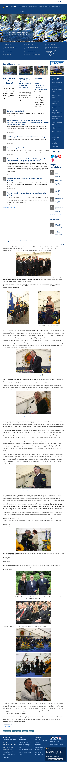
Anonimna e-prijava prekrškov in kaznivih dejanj (56, 95)
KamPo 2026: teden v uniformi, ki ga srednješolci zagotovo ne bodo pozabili (10, 81)
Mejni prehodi (29, 44)
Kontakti (22, 11)
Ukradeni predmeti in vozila (54, 47)
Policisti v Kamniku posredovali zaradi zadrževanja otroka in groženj (26, 194)
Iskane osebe (8, 54)
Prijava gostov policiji (56, 86)
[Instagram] (52, 160)
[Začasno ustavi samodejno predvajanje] (2, 16)
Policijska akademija (17, 731)
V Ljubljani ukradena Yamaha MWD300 (57, 192)
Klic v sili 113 (8, 44)
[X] (52, 156)
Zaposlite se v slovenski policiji (33, 54)
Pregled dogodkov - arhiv (56, 214)
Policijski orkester (9, 728)
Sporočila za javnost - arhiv (9, 207)
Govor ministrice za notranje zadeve (32, 416)
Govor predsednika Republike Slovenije (32, 375)
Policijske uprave (22, 740)
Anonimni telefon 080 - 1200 (40, 740)
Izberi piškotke (60, 759)
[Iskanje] (55, 2)
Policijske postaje (22, 739)
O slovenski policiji (7, 752)
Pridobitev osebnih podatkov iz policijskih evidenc (57, 122)
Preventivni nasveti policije (9, 754)
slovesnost (31, 731)
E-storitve (36, 742)
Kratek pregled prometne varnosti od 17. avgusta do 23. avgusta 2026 (58, 183)
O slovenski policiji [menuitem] (23, 6)
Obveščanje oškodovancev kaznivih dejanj (57, 112)
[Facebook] (56, 156)
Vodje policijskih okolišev (32, 47)
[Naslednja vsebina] (65, 28)
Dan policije (7, 726)
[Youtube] (59, 156)
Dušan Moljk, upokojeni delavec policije (58, 226)
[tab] (16, 39)
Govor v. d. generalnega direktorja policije (32, 490)
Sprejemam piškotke (52, 759)
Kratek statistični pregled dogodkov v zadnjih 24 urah (59, 174)
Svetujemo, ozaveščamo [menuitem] (44, 6)
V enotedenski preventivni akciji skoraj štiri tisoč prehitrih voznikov (25, 179)
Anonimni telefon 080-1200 (11, 47)
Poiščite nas (48, 51)
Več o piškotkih (56, 756)
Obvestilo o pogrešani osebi (16, 111)
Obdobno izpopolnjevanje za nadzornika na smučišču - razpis (26, 137)
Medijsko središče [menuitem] (56, 6)
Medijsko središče (7, 756)
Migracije (36, 756)
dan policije (25, 731)
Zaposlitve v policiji (38, 752)
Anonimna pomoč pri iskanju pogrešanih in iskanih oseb (56, 101)
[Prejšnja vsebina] (2, 28)
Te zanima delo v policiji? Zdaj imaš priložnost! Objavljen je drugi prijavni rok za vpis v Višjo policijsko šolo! (25, 82)
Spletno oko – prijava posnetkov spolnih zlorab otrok (56, 137)
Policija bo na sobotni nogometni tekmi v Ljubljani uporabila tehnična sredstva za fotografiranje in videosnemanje (26, 160)
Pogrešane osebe (9, 51)
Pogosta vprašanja (30, 51)
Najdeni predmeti (51, 44)
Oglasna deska (55, 146)
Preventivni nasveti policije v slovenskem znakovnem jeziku (58, 1)
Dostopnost (61, 1)
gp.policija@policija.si (11, 751)
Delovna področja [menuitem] (33, 6)
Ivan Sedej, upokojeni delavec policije (58, 233)
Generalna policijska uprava (25, 742)
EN (63, 1)
